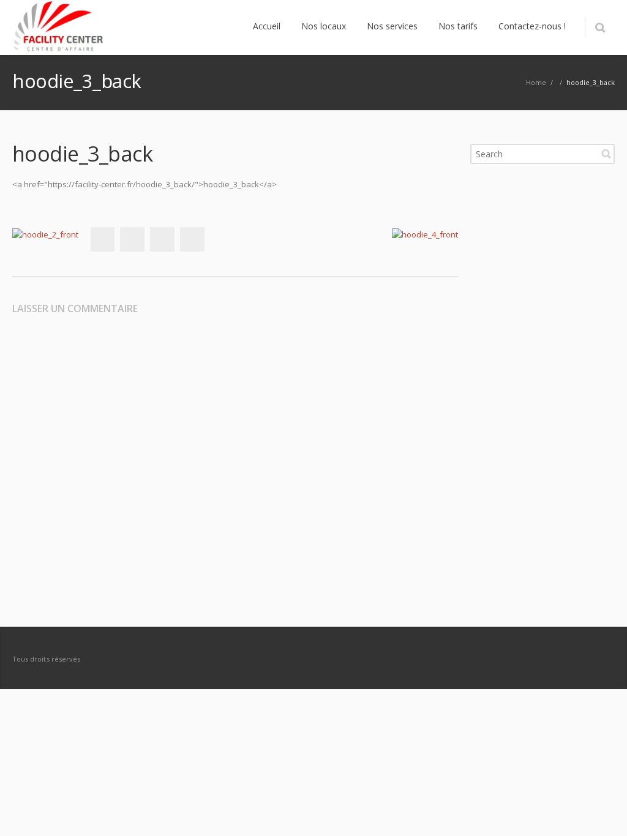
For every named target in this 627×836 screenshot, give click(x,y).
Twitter (132, 239)
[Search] (600, 27)
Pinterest (192, 239)
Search (606, 153)
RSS (602, 658)
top (602, 811)
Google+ (162, 239)
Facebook (102, 239)
